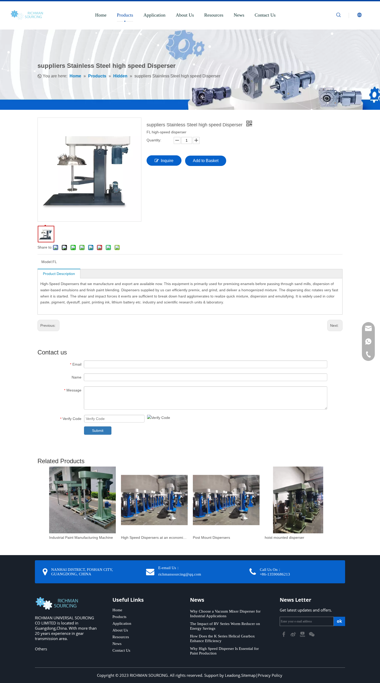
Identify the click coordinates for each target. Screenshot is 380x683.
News (239, 15)
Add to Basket (205, 160)
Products (125, 15)
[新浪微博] (293, 634)
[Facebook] (284, 634)
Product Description (59, 274)
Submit (97, 430)
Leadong (232, 675)
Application (154, 15)
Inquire (167, 160)
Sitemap (248, 675)
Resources (213, 15)
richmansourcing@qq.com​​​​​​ (179, 574)
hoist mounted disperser (284, 537)
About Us (185, 15)
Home (101, 15)
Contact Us (265, 15)
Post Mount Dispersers (211, 537)
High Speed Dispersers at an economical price (154, 537)
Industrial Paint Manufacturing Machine (81, 537)
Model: (46, 262)
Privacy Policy (270, 675)
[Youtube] (303, 634)
